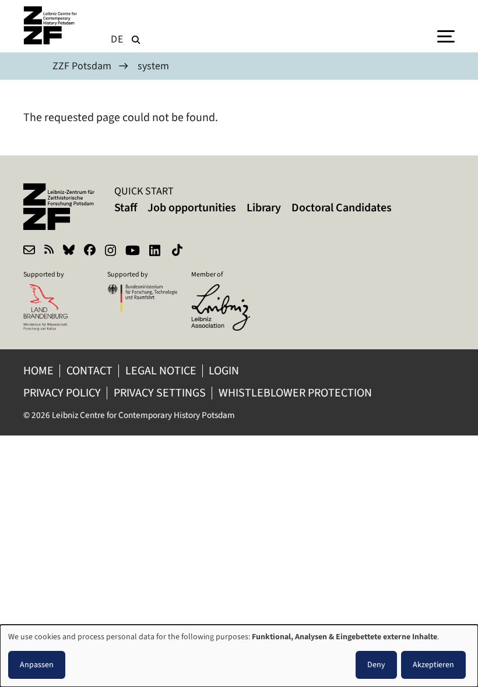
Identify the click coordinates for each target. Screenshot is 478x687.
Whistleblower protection (296, 393)
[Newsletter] (29, 251)
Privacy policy (62, 393)
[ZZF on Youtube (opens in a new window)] (132, 251)
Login (225, 370)
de (117, 39)
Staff (125, 207)
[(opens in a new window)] (226, 292)
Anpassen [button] (37, 664)
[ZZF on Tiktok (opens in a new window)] (178, 251)
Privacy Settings (160, 393)
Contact (89, 370)
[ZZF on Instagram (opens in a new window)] (110, 251)
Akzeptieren (433, 664)
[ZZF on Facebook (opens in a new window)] (90, 251)
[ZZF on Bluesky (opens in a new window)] (69, 251)
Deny (376, 664)
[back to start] (52, 25)
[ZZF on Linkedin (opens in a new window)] (156, 251)
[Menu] (446, 35)
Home (38, 370)
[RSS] (49, 251)
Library (264, 207)
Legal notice (160, 370)
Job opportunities (191, 207)
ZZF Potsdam (81, 66)
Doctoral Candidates (341, 207)
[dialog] (239, 656)
